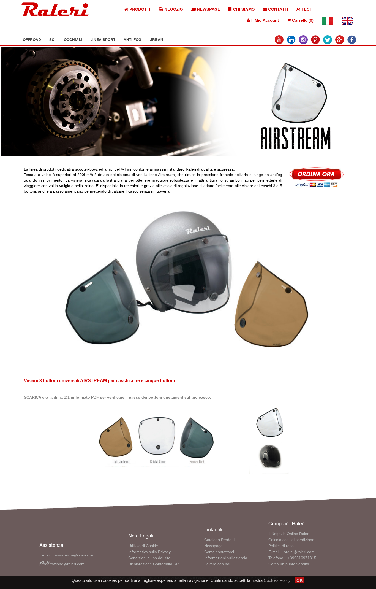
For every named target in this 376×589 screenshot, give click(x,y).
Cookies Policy (277, 580)
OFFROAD (32, 39)
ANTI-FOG (132, 39)
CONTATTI (277, 9)
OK (299, 580)
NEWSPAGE (208, 9)
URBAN (156, 39)
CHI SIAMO (243, 9)
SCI (52, 39)
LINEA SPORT (102, 39)
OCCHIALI (73, 39)
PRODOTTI (139, 9)
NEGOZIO (173, 9)
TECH (306, 9)
